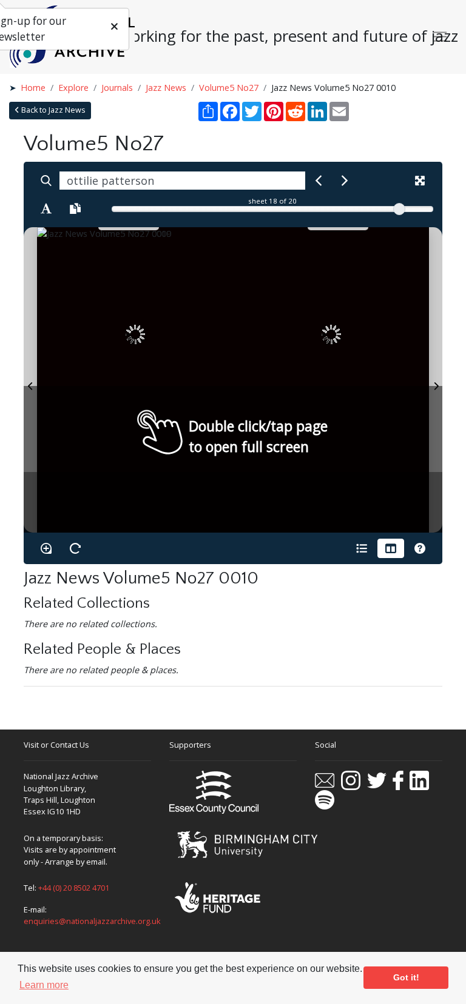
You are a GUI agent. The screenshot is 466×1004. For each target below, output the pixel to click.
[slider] (399, 209)
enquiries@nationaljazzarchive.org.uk (92, 921)
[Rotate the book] (75, 548)
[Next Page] (435, 380)
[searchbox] (182, 180)
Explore (73, 87)
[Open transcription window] (75, 208)
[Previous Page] (30, 380)
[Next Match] (344, 180)
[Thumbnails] (390, 548)
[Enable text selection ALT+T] (46, 208)
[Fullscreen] (420, 180)
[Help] (420, 548)
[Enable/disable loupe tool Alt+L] (46, 548)
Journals (117, 87)
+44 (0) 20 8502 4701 (73, 887)
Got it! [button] (406, 977)
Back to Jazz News (52, 110)
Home (33, 87)
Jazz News (166, 87)
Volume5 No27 (228, 87)
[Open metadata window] (361, 548)
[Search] (46, 180)
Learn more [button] (44, 985)
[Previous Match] (318, 180)
